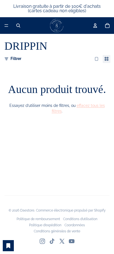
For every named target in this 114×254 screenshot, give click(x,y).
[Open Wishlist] (8, 245)
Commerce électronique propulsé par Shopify (71, 210)
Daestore (27, 210)
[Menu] (6, 25)
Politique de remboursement (38, 219)
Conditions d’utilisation (80, 219)
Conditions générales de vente (57, 231)
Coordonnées (74, 225)
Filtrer (16, 58)
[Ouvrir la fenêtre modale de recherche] (18, 25)
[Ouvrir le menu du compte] (95, 25)
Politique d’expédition (45, 225)
